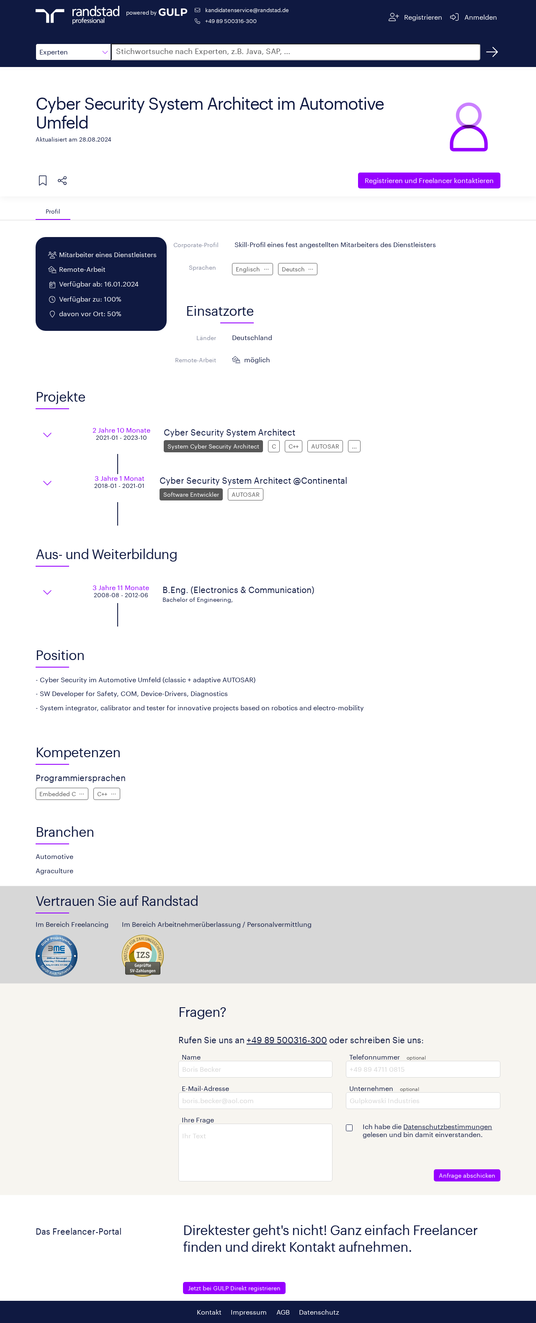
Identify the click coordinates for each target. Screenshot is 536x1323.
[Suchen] (492, 52)
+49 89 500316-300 (231, 21)
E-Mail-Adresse (205, 1088)
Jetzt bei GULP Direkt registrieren (234, 1288)
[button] (73, 52)
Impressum (249, 1312)
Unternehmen (371, 1088)
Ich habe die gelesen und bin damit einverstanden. (427, 1130)
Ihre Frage (198, 1120)
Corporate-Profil (196, 244)
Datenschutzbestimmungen (447, 1126)
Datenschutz (319, 1312)
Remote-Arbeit (195, 360)
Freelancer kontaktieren (429, 180)
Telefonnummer (374, 1057)
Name (191, 1057)
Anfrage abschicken (467, 1175)
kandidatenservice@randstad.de (247, 10)
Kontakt (209, 1312)
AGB (283, 1312)
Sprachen (202, 267)
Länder (206, 337)
